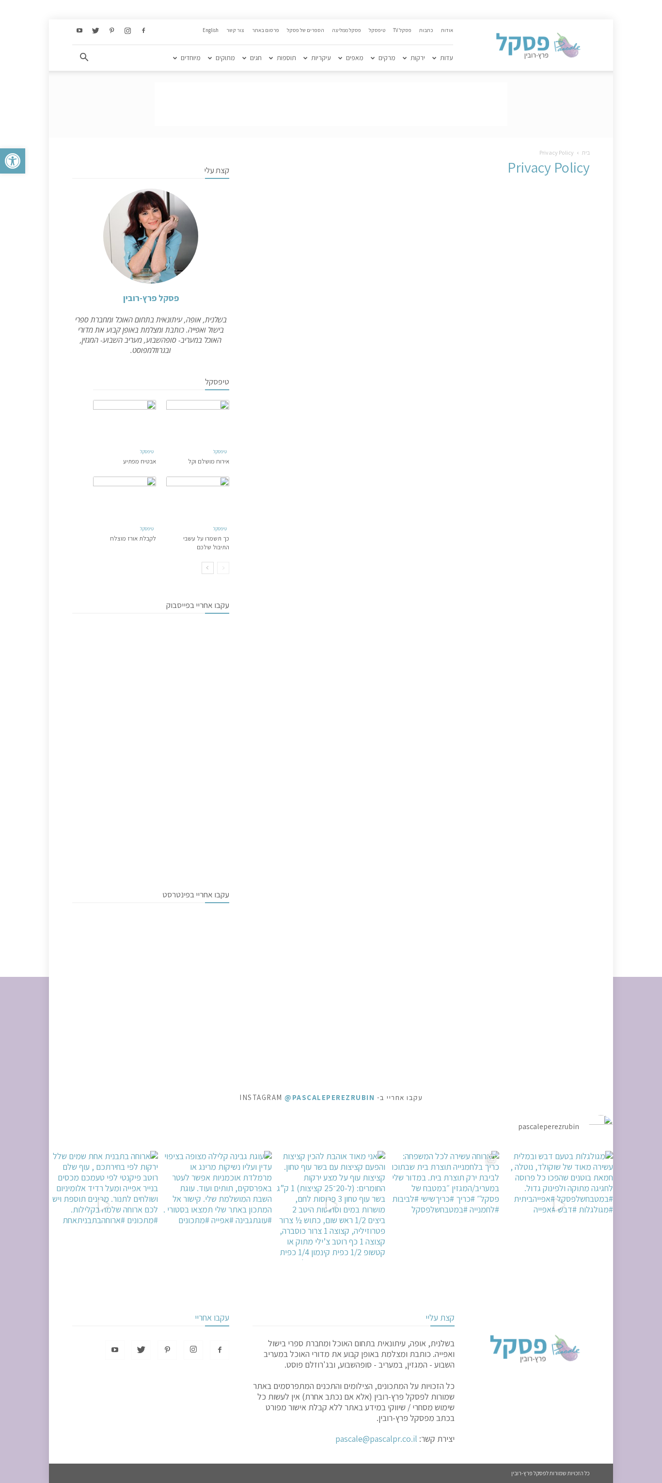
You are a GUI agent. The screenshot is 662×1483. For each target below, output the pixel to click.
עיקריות (321, 57)
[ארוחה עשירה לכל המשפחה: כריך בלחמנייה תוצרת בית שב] (444, 1205)
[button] (12, 161)
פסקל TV (402, 30)
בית (586, 152)
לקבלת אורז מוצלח (133, 538)
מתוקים (225, 57)
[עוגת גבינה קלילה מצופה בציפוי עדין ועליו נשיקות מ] (217, 1205)
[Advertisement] (331, 104)
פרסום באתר (265, 30)
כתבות (426, 30)
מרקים (386, 57)
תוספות (286, 57)
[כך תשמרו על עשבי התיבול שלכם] (197, 498)
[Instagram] (127, 31)
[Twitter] (95, 31)
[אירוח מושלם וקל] (197, 421)
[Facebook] (143, 31)
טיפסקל (377, 30)
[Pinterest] (111, 31)
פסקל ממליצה (346, 30)
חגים (256, 57)
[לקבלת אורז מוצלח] (124, 498)
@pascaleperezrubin (329, 1097)
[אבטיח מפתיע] (124, 421)
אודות (447, 30)
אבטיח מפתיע (139, 461)
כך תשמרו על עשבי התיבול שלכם (206, 542)
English (211, 30)
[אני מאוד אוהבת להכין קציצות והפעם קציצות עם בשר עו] (331, 1205)
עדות (446, 57)
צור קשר (235, 30)
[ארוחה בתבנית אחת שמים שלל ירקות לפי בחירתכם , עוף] (103, 1205)
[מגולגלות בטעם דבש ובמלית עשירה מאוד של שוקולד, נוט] (558, 1205)
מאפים (354, 57)
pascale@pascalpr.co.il (376, 1438)
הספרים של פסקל (305, 30)
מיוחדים (191, 57)
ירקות (417, 57)
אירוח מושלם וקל (208, 461)
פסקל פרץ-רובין (151, 297)
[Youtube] (79, 31)
